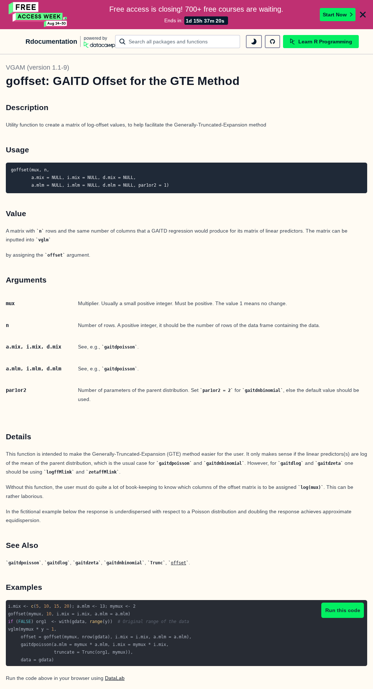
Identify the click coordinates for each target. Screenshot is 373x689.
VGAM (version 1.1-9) (37, 67)
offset (178, 562)
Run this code (342, 610)
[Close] (363, 14)
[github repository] (272, 41)
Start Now (335, 14)
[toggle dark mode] (254, 41)
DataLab (115, 678)
